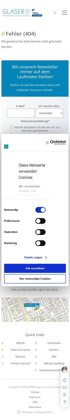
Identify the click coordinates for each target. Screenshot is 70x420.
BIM (54, 356)
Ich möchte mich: (49, 106)
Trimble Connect (20, 363)
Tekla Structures (20, 349)
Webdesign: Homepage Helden (37, 412)
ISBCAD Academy (54, 363)
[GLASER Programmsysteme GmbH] (22, 13)
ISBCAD (20, 343)
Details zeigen (33, 257)
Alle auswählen (35, 268)
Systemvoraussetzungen (54, 370)
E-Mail (20, 106)
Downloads (54, 343)
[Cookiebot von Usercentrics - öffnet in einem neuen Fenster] (50, 142)
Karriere (54, 349)
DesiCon (20, 356)
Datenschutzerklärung (35, 121)
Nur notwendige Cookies (35, 278)
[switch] (40, 221)
